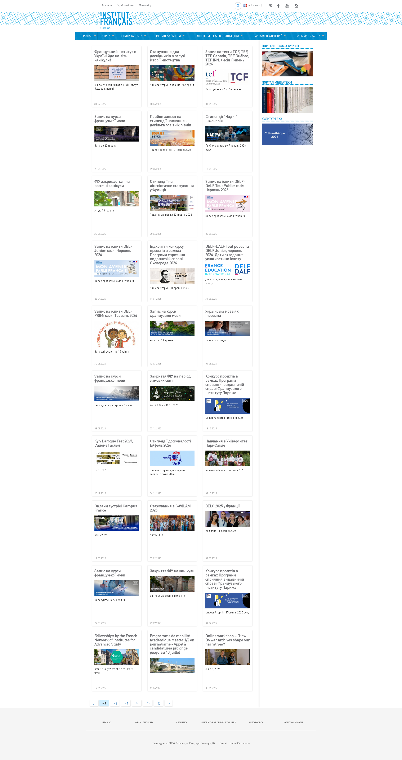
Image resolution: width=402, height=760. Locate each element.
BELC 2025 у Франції (222, 506)
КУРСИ (106, 35)
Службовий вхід (125, 5)
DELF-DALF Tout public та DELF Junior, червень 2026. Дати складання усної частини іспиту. (227, 252)
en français (253, 5)
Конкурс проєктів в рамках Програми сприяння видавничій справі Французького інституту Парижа (224, 384)
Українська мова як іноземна (221, 313)
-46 (115, 703)
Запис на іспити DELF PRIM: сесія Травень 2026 (115, 313)
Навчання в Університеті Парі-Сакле (227, 443)
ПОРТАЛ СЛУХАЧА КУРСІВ (280, 46)
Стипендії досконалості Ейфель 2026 (170, 443)
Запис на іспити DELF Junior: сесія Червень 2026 (113, 250)
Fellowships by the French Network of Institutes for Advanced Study (115, 640)
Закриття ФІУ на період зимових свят (170, 378)
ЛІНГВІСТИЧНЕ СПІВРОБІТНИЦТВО (217, 35)
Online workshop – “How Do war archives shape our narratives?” (227, 640)
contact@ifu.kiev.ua (239, 743)
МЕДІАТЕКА (181, 722)
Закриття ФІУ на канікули (172, 571)
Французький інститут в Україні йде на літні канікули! (115, 56)
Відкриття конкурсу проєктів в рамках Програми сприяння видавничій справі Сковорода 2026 (167, 254)
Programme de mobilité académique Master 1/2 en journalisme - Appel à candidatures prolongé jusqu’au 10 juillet (172, 644)
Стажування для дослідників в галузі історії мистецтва (167, 56)
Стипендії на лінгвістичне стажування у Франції (172, 185)
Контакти (107, 5)
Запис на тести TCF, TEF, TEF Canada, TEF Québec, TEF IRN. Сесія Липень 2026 (227, 58)
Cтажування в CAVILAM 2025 (170, 508)
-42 (158, 703)
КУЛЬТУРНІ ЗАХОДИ (307, 35)
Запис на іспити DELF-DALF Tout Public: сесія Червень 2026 (225, 185)
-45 (126, 703)
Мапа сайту (145, 5)
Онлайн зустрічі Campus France (115, 508)
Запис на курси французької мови (109, 119)
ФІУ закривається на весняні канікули (112, 183)
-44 (137, 703)
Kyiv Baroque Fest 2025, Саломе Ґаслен (113, 443)
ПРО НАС (86, 35)
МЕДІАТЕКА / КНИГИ (168, 35)
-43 (148, 703)
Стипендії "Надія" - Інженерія (222, 119)
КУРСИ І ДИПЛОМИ (144, 722)
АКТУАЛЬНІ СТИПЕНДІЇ (268, 35)
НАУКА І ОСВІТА (256, 722)
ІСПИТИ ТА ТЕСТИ (131, 35)
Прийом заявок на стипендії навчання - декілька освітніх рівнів (170, 121)
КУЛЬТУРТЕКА (272, 119)
